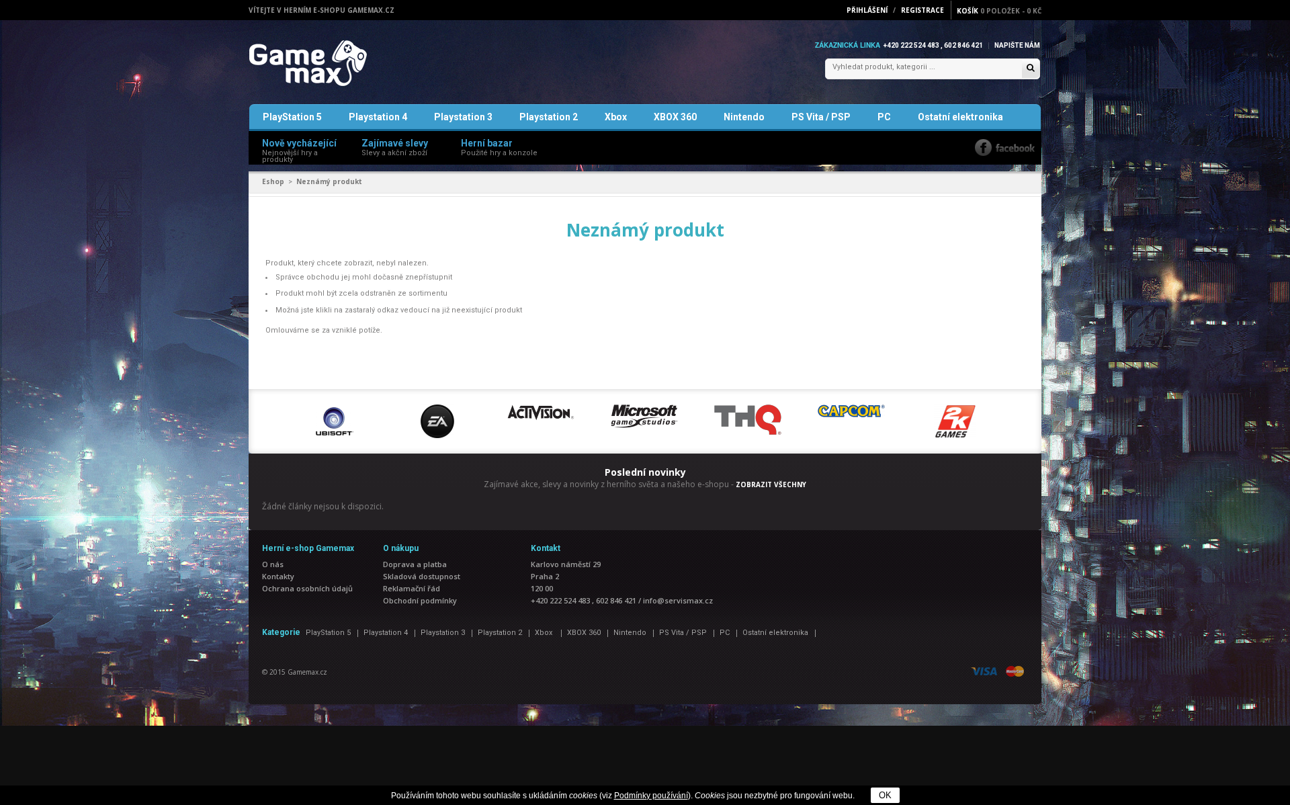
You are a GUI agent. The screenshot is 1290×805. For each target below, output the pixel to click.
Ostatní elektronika (960, 117)
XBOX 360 (675, 117)
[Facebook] (1005, 147)
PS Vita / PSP (821, 117)
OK (885, 795)
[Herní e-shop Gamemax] (340, 63)
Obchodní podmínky (420, 600)
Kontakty (278, 576)
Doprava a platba (415, 564)
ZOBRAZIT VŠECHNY (771, 484)
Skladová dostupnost (421, 576)
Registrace (922, 10)
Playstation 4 (378, 117)
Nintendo (744, 117)
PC (884, 117)
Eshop (273, 181)
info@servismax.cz (678, 600)
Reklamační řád (411, 588)
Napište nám (1017, 45)
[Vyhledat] (1030, 69)
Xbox (616, 117)
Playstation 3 (463, 117)
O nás (273, 564)
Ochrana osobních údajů (307, 588)
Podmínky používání (651, 795)
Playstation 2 (548, 117)
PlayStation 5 (292, 117)
